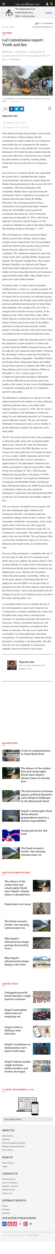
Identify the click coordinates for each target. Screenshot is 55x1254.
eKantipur (4, 1224)
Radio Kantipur (25, 1224)
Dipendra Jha (10, 116)
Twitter (5, 1206)
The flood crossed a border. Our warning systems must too (17, 924)
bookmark (50, 108)
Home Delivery (8, 1162)
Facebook (5, 1209)
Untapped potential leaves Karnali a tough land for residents (18, 996)
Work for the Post (8, 1189)
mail (21, 109)
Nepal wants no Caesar (18, 904)
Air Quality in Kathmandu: (42, 27)
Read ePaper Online (13, 1119)
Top (52, 1243)
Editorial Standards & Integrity (14, 1142)
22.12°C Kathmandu (45, 23)
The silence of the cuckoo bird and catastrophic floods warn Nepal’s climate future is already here (17, 888)
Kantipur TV (31, 1224)
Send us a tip (7, 1193)
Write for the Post (8, 1179)
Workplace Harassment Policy (13, 1146)
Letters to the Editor (9, 1182)
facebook (11, 109)
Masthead (6, 1139)
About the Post (7, 1135)
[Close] (2, 12)
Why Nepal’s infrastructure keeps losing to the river (17, 961)
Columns (7, 33)
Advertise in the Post (10, 1186)
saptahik (9, 1224)
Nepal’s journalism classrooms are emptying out (16, 1013)
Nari (20, 1224)
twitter (16, 109)
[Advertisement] (27, 712)
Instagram (6, 1213)
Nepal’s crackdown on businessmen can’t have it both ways (17, 1047)
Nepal (15, 1224)
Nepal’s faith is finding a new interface (13, 1030)
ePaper (4, 1166)
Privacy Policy (7, 1150)
